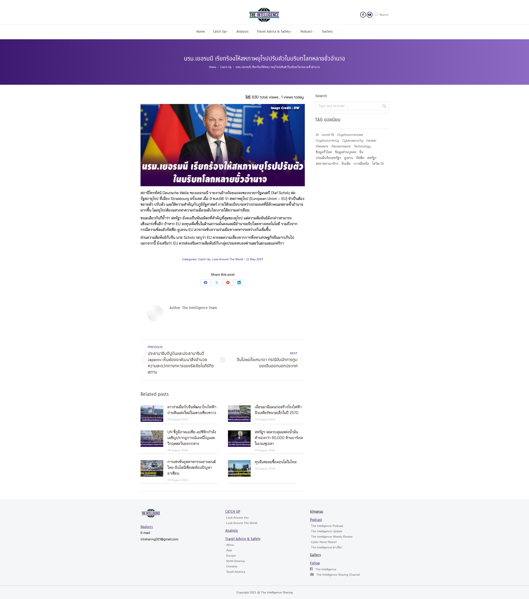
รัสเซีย (360, 158)
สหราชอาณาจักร (327, 163)
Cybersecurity (352, 140)
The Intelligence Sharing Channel (338, 574)
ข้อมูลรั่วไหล (324, 152)
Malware (322, 146)
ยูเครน (348, 158)
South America (235, 571)
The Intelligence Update (326, 531)
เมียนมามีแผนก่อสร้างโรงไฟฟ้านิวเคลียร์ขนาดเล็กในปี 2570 (278, 410)
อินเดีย (346, 163)
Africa (230, 544)
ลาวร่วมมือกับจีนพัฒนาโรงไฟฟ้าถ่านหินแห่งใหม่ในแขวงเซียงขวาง (191, 410)
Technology (362, 146)
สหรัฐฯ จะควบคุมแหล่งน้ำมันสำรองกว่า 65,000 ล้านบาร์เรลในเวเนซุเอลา (279, 438)
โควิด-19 (378, 163)
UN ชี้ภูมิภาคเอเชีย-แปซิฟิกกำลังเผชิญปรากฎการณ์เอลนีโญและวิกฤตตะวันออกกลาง (191, 438)
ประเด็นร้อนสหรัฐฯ (328, 158)
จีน (361, 152)
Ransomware (341, 146)
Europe (231, 555)
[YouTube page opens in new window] (370, 15)
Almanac (316, 512)
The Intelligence (326, 569)
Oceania (231, 566)
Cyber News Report (324, 542)
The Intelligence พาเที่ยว (326, 547)
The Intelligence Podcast (327, 525)
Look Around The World (227, 259)
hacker (371, 140)
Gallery (315, 555)
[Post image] (152, 413)
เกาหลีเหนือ (361, 163)
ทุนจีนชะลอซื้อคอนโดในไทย (276, 462)
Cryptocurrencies (350, 134)
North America (235, 561)
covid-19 (328, 134)
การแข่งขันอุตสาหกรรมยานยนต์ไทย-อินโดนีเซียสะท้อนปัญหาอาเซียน (191, 467)
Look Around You (237, 517)
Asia (229, 550)
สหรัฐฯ (371, 158)
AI (317, 134)
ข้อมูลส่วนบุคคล (345, 152)
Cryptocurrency (327, 140)
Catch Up (204, 259)
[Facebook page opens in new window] (363, 15)
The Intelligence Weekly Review (332, 536)
